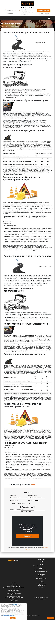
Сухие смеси (41, 577)
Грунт (41, 567)
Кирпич (41, 572)
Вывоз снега (14, 594)
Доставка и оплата (41, 585)
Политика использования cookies (7, 618)
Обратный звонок (43, 10)
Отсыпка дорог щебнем (13, 590)
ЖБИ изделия (41, 575)
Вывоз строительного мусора (13, 596)
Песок (41, 564)
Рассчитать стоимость (27, 511)
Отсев (41, 579)
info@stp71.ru (10, 13)
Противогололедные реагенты (41, 570)
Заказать (50, 618)
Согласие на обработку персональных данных (10, 612)
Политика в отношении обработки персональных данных (12, 609)
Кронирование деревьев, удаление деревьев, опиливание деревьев (13, 588)
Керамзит (41, 568)
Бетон (41, 561)
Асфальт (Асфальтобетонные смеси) (41, 565)
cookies (14, 604)
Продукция (41, 559)
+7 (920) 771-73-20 (14, 599)
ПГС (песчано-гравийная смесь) (41, 571)
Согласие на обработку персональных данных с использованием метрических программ (19, 615)
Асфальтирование (14, 584)
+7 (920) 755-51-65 (44, 13)
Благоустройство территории (13, 586)
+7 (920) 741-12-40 (14, 600)
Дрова (41, 581)
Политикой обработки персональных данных (12, 614)
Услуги (14, 583)
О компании (41, 582)
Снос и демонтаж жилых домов (14, 593)
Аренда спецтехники (41, 584)
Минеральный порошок (41, 578)
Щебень (41, 562)
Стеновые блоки (41, 574)
